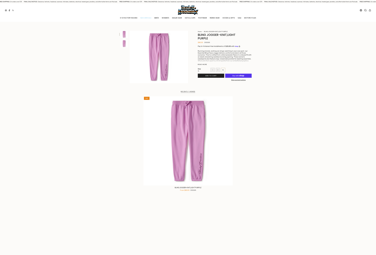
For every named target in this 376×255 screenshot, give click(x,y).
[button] (146, 17)
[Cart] (370, 10)
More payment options (238, 80)
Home (200, 31)
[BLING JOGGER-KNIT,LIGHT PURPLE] (188, 140)
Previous (130, 57)
